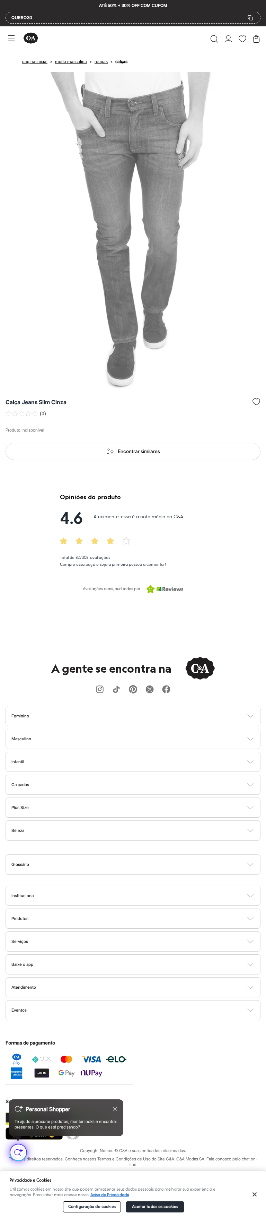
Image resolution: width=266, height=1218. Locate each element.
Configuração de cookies (92, 1206)
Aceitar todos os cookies (155, 1206)
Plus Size (20, 807)
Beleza (17, 830)
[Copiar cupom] (250, 18)
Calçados (20, 784)
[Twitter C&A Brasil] (149, 690)
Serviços (19, 941)
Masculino (21, 738)
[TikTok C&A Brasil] (116, 690)
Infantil (17, 761)
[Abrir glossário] (142, 864)
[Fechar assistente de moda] (115, 1109)
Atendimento (23, 987)
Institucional (23, 895)
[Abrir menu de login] (228, 39)
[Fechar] (255, 1194)
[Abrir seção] (145, 716)
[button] (214, 39)
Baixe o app (22, 964)
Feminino (20, 715)
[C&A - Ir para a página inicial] (31, 39)
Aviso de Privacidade (109, 1195)
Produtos (19, 918)
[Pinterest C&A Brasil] (133, 690)
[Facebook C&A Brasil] (166, 690)
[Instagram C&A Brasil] (100, 690)
